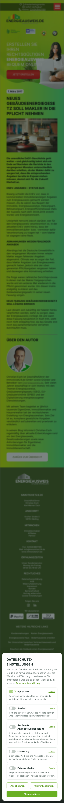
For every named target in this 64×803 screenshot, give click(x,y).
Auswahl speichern (44, 786)
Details (52, 691)
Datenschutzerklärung (27, 683)
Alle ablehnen (17, 786)
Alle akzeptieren (32, 794)
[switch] (12, 691)
